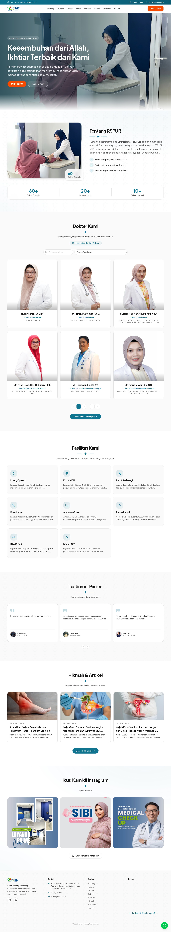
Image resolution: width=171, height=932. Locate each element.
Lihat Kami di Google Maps (141, 913)
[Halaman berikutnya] (97, 406)
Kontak (117, 8)
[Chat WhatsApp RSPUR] (164, 925)
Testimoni (107, 8)
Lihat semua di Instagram (87, 855)
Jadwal (78, 8)
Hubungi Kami (38, 84)
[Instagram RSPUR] (9, 900)
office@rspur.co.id (156, 2)
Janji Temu (155, 8)
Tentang (50, 8)
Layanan (60, 8)
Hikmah (97, 8)
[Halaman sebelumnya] (73, 406)
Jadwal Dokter (138, 2)
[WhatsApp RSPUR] (15, 900)
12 (92, 406)
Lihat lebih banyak (84, 751)
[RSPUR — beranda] (13, 8)
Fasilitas (87, 8)
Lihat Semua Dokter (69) (84, 416)
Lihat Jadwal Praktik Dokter (87, 243)
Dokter (70, 8)
